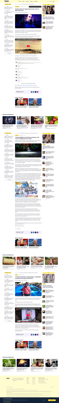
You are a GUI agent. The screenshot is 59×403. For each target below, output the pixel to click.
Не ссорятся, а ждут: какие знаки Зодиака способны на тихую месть (9, 290)
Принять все (52, 400)
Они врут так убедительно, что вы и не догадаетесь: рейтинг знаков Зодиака (9, 37)
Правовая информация (41, 381)
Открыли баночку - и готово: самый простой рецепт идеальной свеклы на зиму (9, 303)
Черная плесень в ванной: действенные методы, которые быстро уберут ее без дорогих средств (8, 32)
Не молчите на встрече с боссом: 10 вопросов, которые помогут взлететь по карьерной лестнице (9, 41)
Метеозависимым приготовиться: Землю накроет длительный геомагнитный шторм (9, 299)
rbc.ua (53, 1)
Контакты (33, 380)
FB (31, 232)
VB (37, 232)
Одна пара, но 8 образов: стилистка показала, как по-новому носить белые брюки (8, 276)
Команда (33, 381)
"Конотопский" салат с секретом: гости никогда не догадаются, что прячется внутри (9, 155)
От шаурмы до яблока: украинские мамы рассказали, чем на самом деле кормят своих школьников (37, 126)
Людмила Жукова (5, 128)
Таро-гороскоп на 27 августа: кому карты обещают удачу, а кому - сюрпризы (8, 141)
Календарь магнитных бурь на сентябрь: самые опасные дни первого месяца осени (8, 46)
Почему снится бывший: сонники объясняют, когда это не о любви (9, 163)
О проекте (33, 379)
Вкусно (31, 1)
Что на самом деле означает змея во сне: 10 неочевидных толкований (9, 12)
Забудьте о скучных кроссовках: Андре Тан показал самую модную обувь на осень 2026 (9, 137)
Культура (16, 135)
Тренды (23, 1)
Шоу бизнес (18, 4)
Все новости (9, 53)
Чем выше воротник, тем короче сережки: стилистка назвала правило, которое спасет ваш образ (8, 17)
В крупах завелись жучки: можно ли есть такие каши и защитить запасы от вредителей (9, 281)
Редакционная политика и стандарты (43, 379)
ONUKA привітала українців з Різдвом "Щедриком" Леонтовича (27, 85)
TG (33, 232)
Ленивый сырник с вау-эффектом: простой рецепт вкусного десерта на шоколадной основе (9, 50)
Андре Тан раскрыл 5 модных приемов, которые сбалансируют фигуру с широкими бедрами (9, 318)
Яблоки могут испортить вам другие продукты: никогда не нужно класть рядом (8, 8)
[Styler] (6, 1)
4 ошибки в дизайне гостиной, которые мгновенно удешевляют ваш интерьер (9, 172)
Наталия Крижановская (19, 128)
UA (49, 1)
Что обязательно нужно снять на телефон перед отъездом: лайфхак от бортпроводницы (9, 308)
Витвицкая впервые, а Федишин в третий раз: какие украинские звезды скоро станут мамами (9, 176)
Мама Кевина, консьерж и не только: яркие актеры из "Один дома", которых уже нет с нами (8, 27)
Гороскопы (36, 1)
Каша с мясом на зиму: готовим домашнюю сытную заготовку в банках (8, 285)
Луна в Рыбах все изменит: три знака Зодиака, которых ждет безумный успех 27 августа (8, 146)
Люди (20, 1)
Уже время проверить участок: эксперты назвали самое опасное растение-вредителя (9, 294)
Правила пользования (41, 380)
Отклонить (43, 400)
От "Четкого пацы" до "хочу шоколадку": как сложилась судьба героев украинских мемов (9, 159)
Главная (16, 4)
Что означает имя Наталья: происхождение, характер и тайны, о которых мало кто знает (9, 167)
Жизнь (18, 272)
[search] (47, 1)
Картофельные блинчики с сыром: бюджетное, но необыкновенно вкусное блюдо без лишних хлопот (9, 313)
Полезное (27, 1)
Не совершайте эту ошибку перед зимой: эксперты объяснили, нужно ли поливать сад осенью (9, 22)
